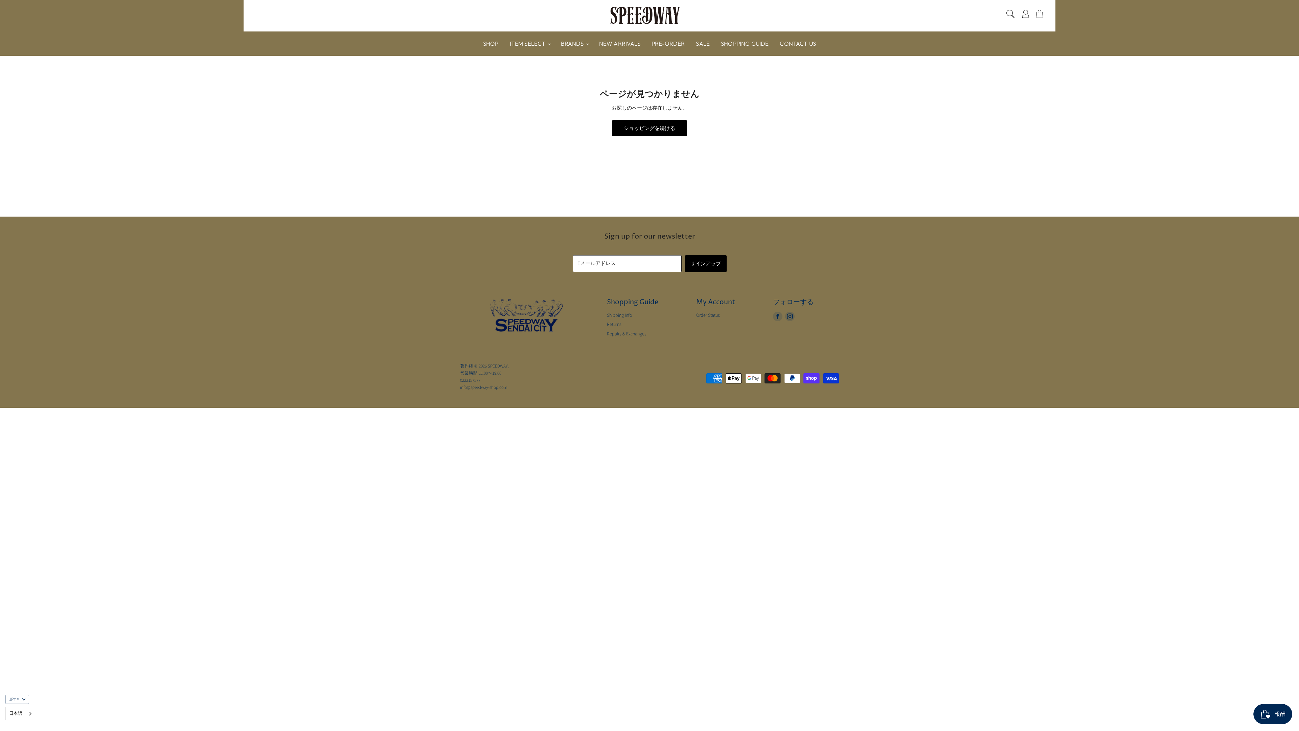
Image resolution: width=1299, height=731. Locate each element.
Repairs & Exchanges (626, 334)
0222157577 (470, 380)
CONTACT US (798, 43)
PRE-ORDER (668, 43)
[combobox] (20, 713)
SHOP (491, 43)
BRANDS (573, 43)
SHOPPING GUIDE (745, 43)
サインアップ (705, 263)
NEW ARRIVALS (619, 43)
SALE (703, 43)
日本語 (15, 713)
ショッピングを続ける (649, 128)
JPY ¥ (14, 699)
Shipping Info (619, 315)
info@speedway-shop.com (483, 387)
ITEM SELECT (528, 43)
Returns (614, 324)
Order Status (708, 315)
